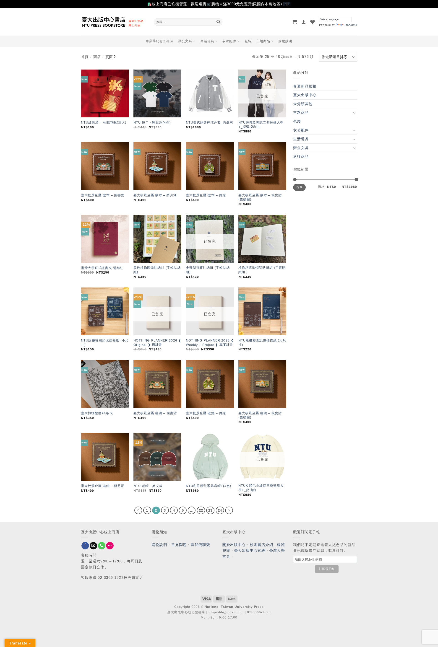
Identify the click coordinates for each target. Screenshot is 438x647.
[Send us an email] (93, 546)
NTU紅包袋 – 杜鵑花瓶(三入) (104, 122)
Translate (350, 24)
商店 (97, 57)
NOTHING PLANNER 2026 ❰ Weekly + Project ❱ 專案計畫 (210, 343)
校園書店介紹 (261, 545)
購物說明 (285, 41)
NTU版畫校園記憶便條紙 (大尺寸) (262, 343)
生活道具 (207, 41)
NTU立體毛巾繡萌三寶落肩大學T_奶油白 (261, 488)
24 (220, 510)
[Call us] (101, 546)
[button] (294, 22)
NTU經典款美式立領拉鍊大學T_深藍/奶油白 (261, 125)
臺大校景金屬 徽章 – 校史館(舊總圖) (260, 197)
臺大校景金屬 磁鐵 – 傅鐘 (206, 413)
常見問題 (179, 545)
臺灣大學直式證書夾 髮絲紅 (102, 268)
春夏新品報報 (305, 86)
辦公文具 (185, 41)
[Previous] (138, 510)
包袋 (248, 41)
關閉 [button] (287, 4)
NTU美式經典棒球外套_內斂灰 (209, 122)
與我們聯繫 (200, 545)
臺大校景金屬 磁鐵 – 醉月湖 (103, 486)
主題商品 (263, 41)
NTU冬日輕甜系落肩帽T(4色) (209, 486)
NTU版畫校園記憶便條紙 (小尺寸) (105, 343)
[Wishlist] (312, 22)
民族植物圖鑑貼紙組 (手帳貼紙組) (157, 270)
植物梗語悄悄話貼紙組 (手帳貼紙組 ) (262, 270)
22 (201, 510)
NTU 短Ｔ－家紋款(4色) (152, 122)
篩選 (299, 187)
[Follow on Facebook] (85, 546)
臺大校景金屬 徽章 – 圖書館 (103, 195)
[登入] (303, 22)
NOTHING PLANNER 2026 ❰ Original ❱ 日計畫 (157, 343)
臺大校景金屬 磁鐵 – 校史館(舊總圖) (260, 415)
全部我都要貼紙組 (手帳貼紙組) (208, 270)
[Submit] (218, 22)
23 (210, 510)
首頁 (84, 57)
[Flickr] (110, 546)
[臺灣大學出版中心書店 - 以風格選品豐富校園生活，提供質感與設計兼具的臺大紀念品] (114, 21)
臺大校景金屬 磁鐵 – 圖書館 (155, 413)
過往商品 (301, 156)
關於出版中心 (234, 545)
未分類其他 (303, 104)
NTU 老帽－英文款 (148, 486)
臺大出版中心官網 (249, 550)
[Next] (229, 510)
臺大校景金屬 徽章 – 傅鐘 (206, 195)
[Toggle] (354, 112)
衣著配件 (229, 41)
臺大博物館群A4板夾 (97, 413)
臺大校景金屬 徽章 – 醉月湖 (155, 195)
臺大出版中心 (305, 95)
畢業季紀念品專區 (159, 41)
